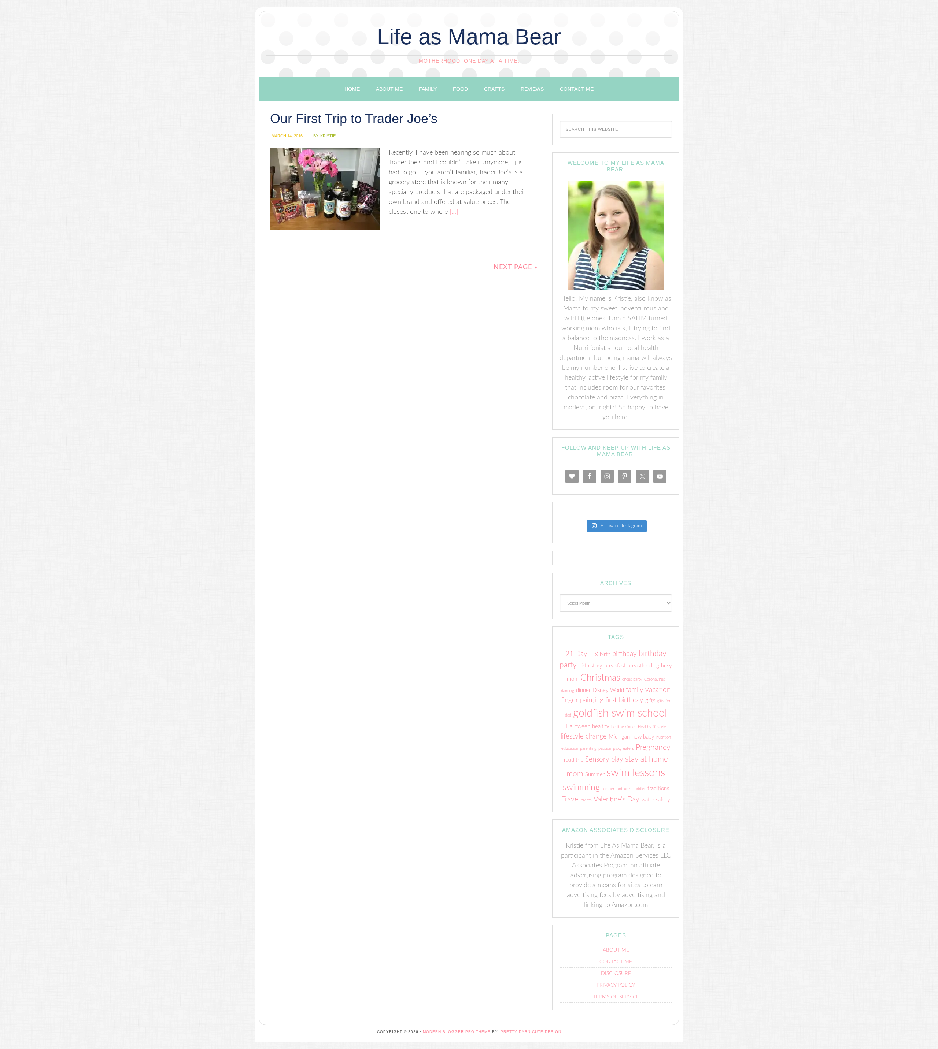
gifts (650, 700)
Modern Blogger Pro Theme (457, 1032)
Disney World (608, 690)
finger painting (582, 700)
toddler (639, 789)
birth (605, 654)
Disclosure (616, 973)
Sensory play (604, 759)
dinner (583, 690)
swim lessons (635, 772)
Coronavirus (654, 679)
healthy (600, 726)
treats (586, 800)
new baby (643, 737)
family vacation (648, 690)
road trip (573, 760)
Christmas (600, 677)
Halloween (578, 726)
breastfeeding (643, 666)
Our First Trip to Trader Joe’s (353, 118)
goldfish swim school (620, 713)
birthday (624, 654)
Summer (595, 774)
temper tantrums (616, 789)
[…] (453, 212)
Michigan (619, 737)
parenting (588, 749)
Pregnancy (653, 747)
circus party (632, 679)
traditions (658, 788)
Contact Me (615, 961)
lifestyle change (584, 736)
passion (604, 749)
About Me (616, 950)
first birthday (624, 700)
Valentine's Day (616, 799)
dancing (567, 691)
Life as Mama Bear (469, 37)
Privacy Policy (616, 985)
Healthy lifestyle (652, 727)
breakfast (614, 666)
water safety (655, 800)
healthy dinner (623, 727)
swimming (581, 787)
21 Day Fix (581, 654)
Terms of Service (616, 997)
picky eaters (623, 749)
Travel (571, 799)
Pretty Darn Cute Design (531, 1032)
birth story (590, 666)
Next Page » (516, 267)
